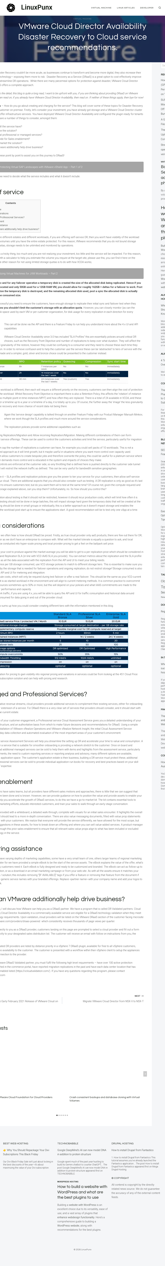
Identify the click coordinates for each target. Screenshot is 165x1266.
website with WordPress (82, 1204)
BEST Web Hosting (15, 1143)
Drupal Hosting (123, 1143)
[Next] (145, 1074)
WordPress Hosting (68, 1182)
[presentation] (107, 1063)
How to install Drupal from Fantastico (133, 1150)
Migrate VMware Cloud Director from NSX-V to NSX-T (113, 999)
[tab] (57, 1115)
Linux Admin (75, 56)
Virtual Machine (101, 8)
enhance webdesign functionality (75, 1217)
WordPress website (68, 1225)
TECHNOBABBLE (67, 1143)
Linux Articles (126, 8)
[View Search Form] (160, 8)
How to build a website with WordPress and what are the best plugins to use (82, 1192)
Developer (147, 8)
